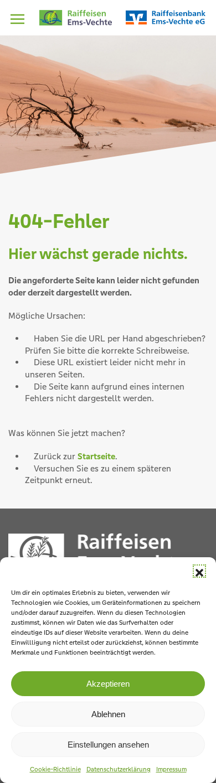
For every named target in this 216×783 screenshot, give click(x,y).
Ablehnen (108, 714)
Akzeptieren (108, 683)
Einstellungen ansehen (108, 744)
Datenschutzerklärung (118, 769)
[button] (199, 571)
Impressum (171, 769)
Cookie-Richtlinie (55, 769)
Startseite (96, 456)
